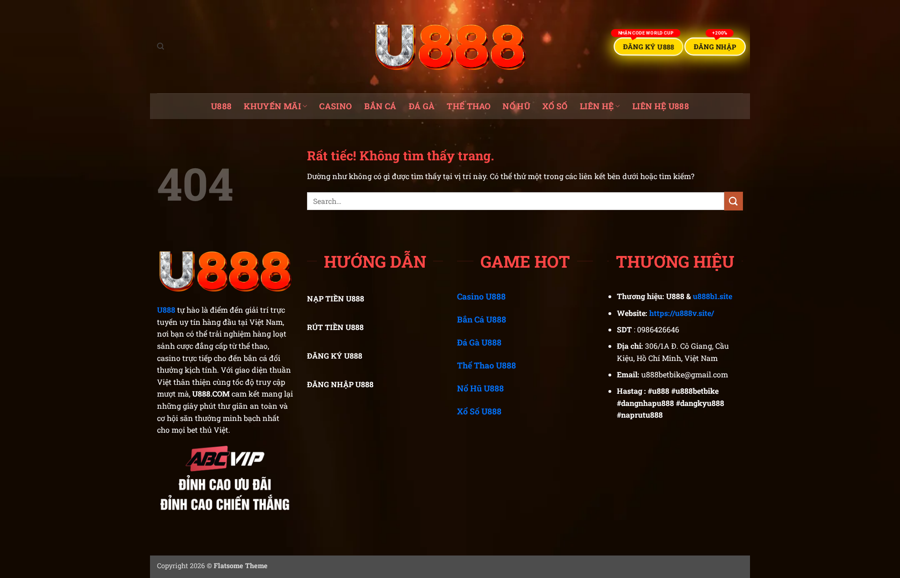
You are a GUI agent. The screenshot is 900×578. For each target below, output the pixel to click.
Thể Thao (468, 106)
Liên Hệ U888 (660, 106)
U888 (221, 106)
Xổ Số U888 (479, 411)
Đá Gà (422, 106)
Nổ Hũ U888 (480, 388)
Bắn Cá (380, 106)
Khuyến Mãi (272, 106)
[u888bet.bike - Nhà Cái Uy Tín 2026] (450, 47)
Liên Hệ (597, 106)
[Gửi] (733, 201)
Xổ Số (555, 106)
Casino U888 (481, 296)
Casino (335, 106)
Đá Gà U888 (479, 342)
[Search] (160, 46)
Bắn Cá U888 (481, 319)
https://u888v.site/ (681, 313)
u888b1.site (712, 296)
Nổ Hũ (516, 106)
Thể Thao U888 (486, 365)
